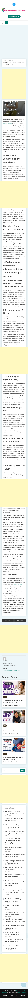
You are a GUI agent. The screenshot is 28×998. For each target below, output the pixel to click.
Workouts (11, 995)
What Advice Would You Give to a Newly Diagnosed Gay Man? (15, 833)
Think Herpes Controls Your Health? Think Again (13, 869)
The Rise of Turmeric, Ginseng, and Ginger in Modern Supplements (14, 883)
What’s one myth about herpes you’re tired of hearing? (14, 862)
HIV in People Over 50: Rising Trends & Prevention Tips (14, 940)
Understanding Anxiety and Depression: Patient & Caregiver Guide (14, 892)
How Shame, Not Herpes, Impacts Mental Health (13, 934)
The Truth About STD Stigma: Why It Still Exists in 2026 (14, 900)
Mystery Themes (22, 992)
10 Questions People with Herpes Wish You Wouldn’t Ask (13, 701)
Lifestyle (5, 995)
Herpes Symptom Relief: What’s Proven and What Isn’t (15, 855)
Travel (16, 995)
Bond (17, 113)
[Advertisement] (14, 42)
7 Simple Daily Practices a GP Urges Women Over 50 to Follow (15, 920)
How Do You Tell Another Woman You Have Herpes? (13, 730)
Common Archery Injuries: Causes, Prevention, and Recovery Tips (13, 840)
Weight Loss (22, 995)
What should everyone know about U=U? (13, 849)
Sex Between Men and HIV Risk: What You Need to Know (15, 914)
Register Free (15, 16)
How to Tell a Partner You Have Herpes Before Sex (14, 927)
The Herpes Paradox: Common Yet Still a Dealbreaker (14, 875)
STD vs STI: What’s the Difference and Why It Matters (14, 907)
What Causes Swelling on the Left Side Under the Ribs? (13, 758)
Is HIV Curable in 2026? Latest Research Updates (14, 947)
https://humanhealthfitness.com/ (11, 670)
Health (5, 697)
